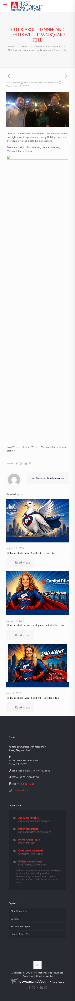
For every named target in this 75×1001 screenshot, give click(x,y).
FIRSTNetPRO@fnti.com (32, 864)
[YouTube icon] (37, 987)
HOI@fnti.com (26, 842)
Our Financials (19, 911)
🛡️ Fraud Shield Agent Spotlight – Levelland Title (32, 697)
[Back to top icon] (37, 965)
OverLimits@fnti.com (30, 853)
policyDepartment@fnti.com (34, 831)
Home (11, 46)
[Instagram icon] (45, 987)
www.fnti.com (22, 790)
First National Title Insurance (39, 82)
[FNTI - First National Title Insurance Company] (27, 6)
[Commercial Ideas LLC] (28, 982)
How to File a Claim (21, 934)
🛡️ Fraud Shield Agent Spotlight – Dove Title (30, 552)
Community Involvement (47, 46)
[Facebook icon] (29, 987)
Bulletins (15, 918)
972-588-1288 (26, 783)
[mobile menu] (5, 5)
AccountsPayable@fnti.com (34, 820)
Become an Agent (20, 926)
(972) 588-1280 (29, 777)
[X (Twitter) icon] (33, 987)
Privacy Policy (56, 982)
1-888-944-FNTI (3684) (36, 770)
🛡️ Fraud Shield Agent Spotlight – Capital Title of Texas (36, 625)
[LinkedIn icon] (41, 987)
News (24, 46)
